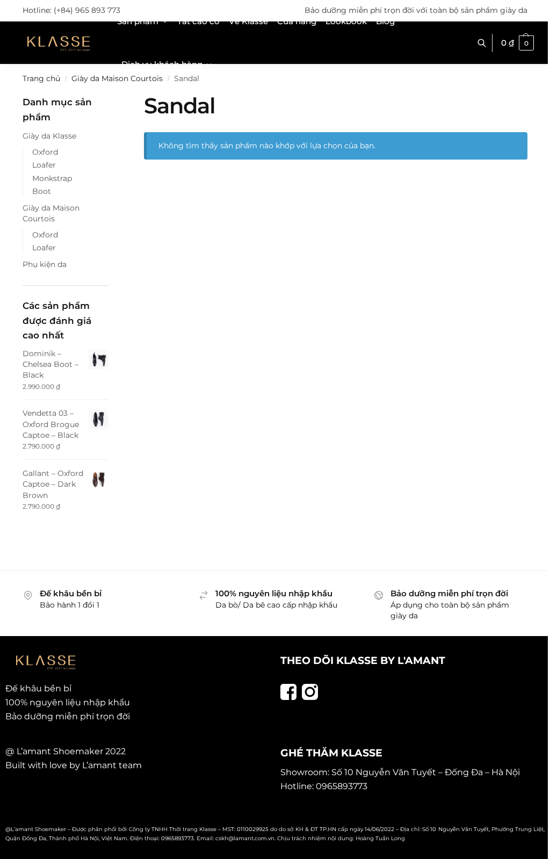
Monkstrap (52, 178)
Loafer (44, 165)
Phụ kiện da (45, 264)
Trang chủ (41, 78)
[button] (517, 43)
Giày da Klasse (49, 136)
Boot (41, 191)
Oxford (45, 152)
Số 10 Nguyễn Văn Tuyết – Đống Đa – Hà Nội (425, 772)
